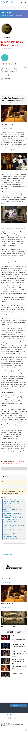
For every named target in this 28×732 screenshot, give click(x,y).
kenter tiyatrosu (15, 463)
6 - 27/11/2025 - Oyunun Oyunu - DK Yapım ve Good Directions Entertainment (13, 521)
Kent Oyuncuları (5, 463)
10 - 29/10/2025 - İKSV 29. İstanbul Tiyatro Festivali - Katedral (12, 537)
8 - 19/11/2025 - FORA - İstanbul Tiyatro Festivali (12, 530)
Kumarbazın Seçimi (18, 461)
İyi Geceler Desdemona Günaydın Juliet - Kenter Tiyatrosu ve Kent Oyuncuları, (19, 654)
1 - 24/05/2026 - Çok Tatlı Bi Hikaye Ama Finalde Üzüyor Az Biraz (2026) (13, 500)
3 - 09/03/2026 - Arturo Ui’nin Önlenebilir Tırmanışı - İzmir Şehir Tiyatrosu (12, 509)
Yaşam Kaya (7, 37)
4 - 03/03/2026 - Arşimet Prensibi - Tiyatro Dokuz (12, 514)
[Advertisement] (14, 87)
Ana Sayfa (3, 15)
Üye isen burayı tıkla (14, 491)
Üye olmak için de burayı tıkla (12, 492)
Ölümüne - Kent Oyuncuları (17, 674)
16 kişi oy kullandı (21, 65)
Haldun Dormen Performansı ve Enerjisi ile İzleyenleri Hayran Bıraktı (19, 638)
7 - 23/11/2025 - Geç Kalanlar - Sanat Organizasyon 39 (13, 526)
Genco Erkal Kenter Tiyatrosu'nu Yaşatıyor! (19, 645)
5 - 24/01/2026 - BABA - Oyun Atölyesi (13, 517)
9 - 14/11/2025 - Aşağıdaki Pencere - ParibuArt (13, 534)
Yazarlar (11, 15)
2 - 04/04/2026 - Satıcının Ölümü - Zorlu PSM (12, 504)
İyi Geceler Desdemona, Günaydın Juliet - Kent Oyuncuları (19, 661)
